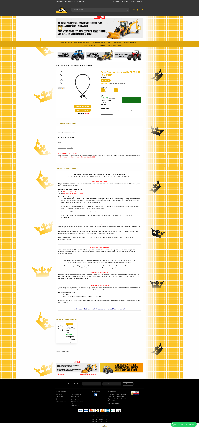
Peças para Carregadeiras (114, 42)
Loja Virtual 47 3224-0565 (121, 1)
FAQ (72, 403)
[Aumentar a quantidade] (116, 90)
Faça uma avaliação (120, 83)
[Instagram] (95, 394)
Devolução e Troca (76, 400)
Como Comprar (75, 396)
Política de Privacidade (77, 401)
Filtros (90, 45)
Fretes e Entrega (75, 405)
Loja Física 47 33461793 (137, 1)
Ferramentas (102, 45)
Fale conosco (82, 1)
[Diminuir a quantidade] (103, 90)
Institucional (59, 394)
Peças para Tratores (66, 42)
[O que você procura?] (127, 10)
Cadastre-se (75, 1)
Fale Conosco (59, 400)
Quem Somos (59, 398)
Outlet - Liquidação (82, 45)
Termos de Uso (75, 398)
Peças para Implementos (130, 42)
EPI (95, 45)
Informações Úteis (76, 394)
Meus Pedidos (59, 1)
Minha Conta (67, 1)
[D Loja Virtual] (104, 426)
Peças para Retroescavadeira (81, 42)
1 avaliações (111, 83)
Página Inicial (59, 396)
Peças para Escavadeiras (98, 42)
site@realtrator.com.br (114, 403)
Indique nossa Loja (61, 401)
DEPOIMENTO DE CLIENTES (115, 45)
